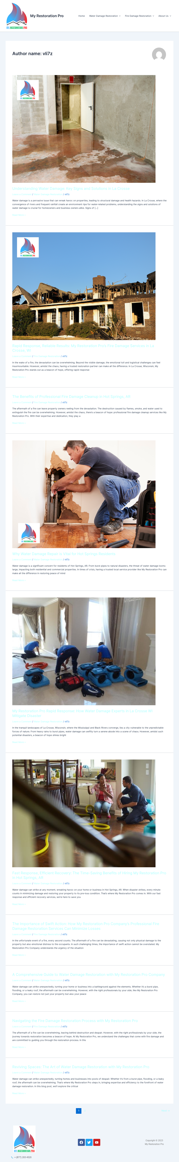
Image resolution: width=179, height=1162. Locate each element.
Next (166, 1110)
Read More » (19, 214)
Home (81, 15)
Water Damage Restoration (103, 15)
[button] (119, 15)
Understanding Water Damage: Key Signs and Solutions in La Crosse (71, 188)
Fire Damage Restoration (138, 15)
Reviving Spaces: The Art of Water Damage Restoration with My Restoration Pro (80, 1067)
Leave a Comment (22, 194)
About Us (163, 15)
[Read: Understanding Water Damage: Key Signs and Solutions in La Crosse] (84, 128)
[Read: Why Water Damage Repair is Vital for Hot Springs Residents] (84, 494)
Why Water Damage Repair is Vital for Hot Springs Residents (64, 554)
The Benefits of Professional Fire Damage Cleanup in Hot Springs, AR (71, 396)
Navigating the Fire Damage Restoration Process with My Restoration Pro (75, 1020)
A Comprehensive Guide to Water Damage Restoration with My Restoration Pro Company (88, 974)
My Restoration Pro (47, 16)
